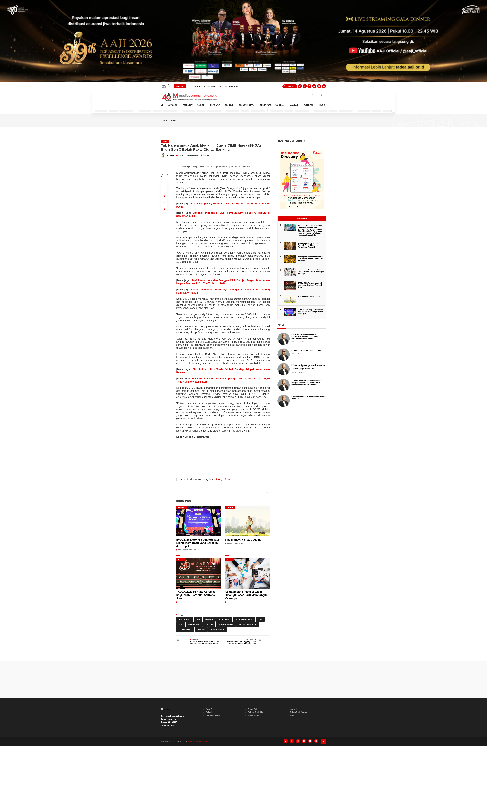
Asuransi (172, 105)
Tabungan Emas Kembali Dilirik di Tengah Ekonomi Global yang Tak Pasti (218, 86)
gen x (260, 619)
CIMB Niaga (209, 619)
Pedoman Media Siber (256, 712)
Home (162, 104)
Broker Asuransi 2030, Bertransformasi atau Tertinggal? (308, 397)
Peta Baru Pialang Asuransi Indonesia (306, 350)
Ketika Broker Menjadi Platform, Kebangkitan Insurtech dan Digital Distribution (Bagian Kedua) (304, 336)
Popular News (302, 218)
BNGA (198, 619)
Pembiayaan (215, 105)
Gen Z (181, 624)
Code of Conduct (254, 715)
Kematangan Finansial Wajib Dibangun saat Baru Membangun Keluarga (246, 595)
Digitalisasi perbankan (244, 619)
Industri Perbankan (226, 624)
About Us (209, 709)
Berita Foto (265, 105)
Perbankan (188, 105)
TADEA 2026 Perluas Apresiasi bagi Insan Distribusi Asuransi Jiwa (196, 595)
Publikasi (308, 105)
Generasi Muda (193, 624)
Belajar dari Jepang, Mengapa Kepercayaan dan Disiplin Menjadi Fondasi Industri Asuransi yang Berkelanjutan (308, 367)
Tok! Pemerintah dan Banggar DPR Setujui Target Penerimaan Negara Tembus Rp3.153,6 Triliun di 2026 (223, 282)
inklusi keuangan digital (248, 624)
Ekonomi (229, 105)
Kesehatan (230, 507)
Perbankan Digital (217, 629)
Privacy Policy (253, 709)
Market (200, 105)
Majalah (294, 105)
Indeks (322, 105)
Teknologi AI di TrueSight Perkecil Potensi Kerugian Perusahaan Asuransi (308, 245)
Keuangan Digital (185, 629)
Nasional (279, 105)
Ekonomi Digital (246, 105)
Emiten (173, 121)
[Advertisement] (243, 679)
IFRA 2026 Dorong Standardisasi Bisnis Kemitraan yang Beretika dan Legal (197, 543)
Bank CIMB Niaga (184, 619)
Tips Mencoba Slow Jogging (243, 539)
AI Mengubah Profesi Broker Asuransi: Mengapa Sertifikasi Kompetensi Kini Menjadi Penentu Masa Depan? (306, 383)
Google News (223, 479)
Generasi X (209, 624)
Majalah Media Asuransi (298, 712)
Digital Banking (224, 619)
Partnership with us (213, 715)
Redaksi (209, 712)
